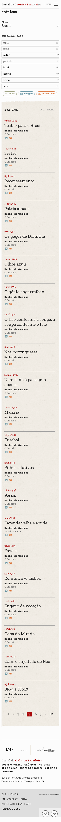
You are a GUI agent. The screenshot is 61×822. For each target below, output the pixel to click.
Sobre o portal (12, 764)
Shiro (27, 781)
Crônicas (9, 11)
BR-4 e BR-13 (16, 689)
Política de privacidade (16, 804)
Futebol (11, 440)
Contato (7, 771)
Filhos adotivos (19, 467)
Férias (10, 495)
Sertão (10, 153)
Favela (10, 550)
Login (38, 4)
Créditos (51, 768)
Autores (44, 764)
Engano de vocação (22, 606)
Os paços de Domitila (24, 236)
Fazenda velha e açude (25, 523)
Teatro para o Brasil (23, 125)
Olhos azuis (15, 264)
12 (51, 714)
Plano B (39, 781)
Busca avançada (12, 36)
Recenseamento (19, 181)
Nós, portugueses (21, 352)
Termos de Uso (11, 808)
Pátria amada (17, 208)
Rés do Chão (10, 768)
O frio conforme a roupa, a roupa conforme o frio (29, 322)
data (5, 86)
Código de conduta (14, 799)
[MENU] (56, 3)
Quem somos (10, 794)
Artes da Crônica (31, 768)
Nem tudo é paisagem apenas (25, 382)
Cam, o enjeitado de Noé (27, 661)
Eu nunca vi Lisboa (22, 578)
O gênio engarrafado (24, 291)
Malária (11, 412)
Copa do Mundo (19, 633)
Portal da (21, 4)
